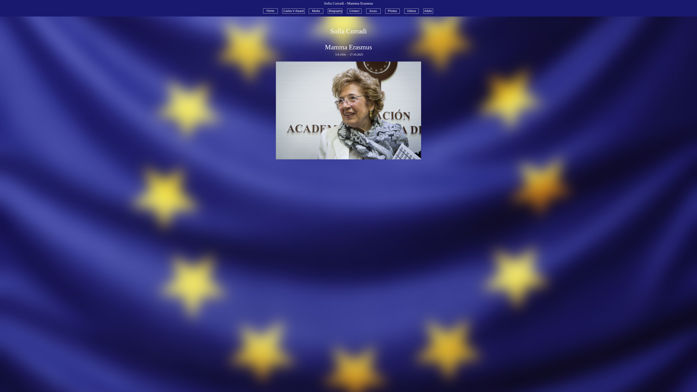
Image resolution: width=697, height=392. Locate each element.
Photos (392, 11)
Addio (428, 11)
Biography (335, 11)
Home (270, 10)
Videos (411, 11)
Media (316, 11)
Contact (354, 11)
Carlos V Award (293, 11)
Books (373, 11)
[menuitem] (271, 10)
